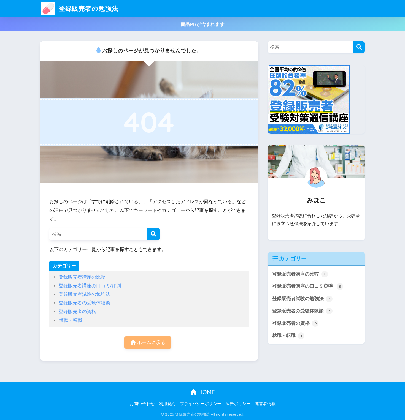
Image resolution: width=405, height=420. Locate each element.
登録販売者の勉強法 (87, 8)
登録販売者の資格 (77, 311)
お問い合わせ (142, 404)
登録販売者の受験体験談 (84, 303)
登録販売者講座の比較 (82, 277)
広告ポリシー (238, 404)
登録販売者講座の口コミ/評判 (90, 285)
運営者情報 (265, 404)
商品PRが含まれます (203, 24)
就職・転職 (70, 320)
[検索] (153, 234)
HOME (206, 392)
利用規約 (167, 404)
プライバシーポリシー (200, 404)
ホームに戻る (150, 342)
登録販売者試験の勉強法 (84, 294)
